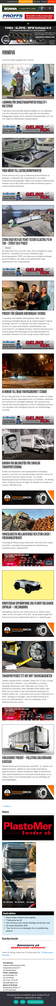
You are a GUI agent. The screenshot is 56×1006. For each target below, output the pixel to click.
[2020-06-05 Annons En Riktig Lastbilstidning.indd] (28, 129)
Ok (16, 1002)
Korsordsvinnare (12, 1)
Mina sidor (37, 1)
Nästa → (8, 806)
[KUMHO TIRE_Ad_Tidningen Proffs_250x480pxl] (19, 875)
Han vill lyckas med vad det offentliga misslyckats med (28, 923)
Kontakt (44, 1)
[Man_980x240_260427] (28, 560)
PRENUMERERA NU (25, 1)
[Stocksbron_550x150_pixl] (28, 497)
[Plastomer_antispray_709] (28, 828)
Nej (22, 1002)
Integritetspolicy (35, 1002)
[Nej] (52, 998)
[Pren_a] (39, 16)
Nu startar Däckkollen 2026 (16, 926)
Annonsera (51, 1)
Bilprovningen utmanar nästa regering (20, 917)
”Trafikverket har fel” (14, 920)
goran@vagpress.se (10, 983)
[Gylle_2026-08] (28, 35)
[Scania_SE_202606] (28, 9)
